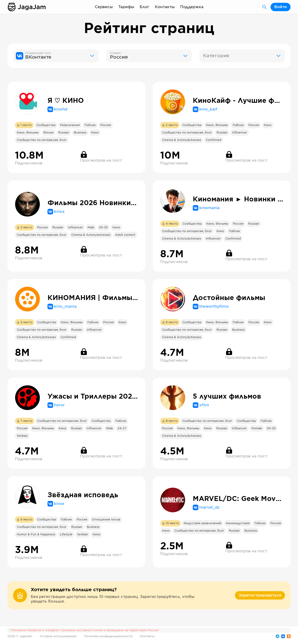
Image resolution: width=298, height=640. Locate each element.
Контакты (165, 7)
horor (59, 405)
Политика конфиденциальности (108, 636)
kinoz (59, 211)
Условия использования (58, 636)
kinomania (209, 208)
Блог (144, 7)
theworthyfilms (214, 306)
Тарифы (126, 7)
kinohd (60, 109)
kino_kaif (208, 109)
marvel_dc (209, 507)
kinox (59, 504)
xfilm (204, 405)
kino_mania (65, 306)
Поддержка (191, 7)
